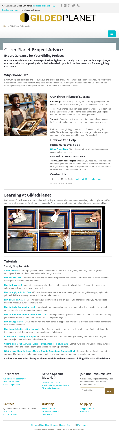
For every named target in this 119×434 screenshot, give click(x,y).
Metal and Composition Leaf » (55, 385)
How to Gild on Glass (14, 300)
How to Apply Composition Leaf (19, 307)
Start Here (44, 425)
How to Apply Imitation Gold (17, 292)
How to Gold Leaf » (12, 382)
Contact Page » (10, 414)
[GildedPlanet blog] (78, 5)
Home (5, 26)
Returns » (84, 411)
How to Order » (48, 408)
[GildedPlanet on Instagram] (65, 5)
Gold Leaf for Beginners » (14, 379)
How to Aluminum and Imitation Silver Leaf (25, 314)
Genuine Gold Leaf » (51, 382)
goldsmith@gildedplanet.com (89, 179)
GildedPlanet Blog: (59, 149)
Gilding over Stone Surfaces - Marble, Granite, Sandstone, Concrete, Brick (39, 351)
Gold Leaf (71, 425)
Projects (55, 425)
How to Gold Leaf (12, 278)
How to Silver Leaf (13, 285)
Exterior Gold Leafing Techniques (20, 336)
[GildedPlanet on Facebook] (61, 5)
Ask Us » (7, 411)
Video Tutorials (11, 270)
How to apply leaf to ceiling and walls (22, 329)
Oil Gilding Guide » (11, 384)
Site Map (35, 425)
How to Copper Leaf (13, 322)
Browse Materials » (50, 411)
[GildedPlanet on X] (73, 5)
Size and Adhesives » (51, 388)
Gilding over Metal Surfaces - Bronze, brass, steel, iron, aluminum (36, 344)
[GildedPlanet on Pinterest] (69, 5)
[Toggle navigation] (112, 33)
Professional (82, 425)
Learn (62, 425)
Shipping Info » (87, 408)
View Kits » (47, 414)
